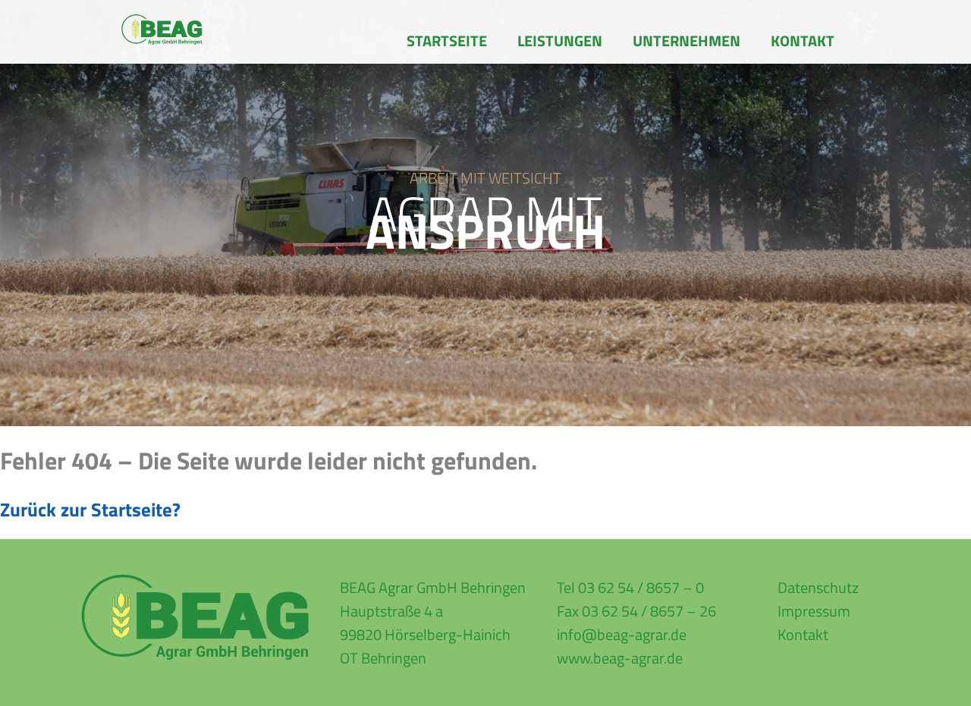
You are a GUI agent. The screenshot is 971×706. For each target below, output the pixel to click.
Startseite (447, 40)
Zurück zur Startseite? (90, 509)
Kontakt (802, 40)
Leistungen (559, 40)
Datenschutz (818, 587)
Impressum (814, 611)
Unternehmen (686, 40)
